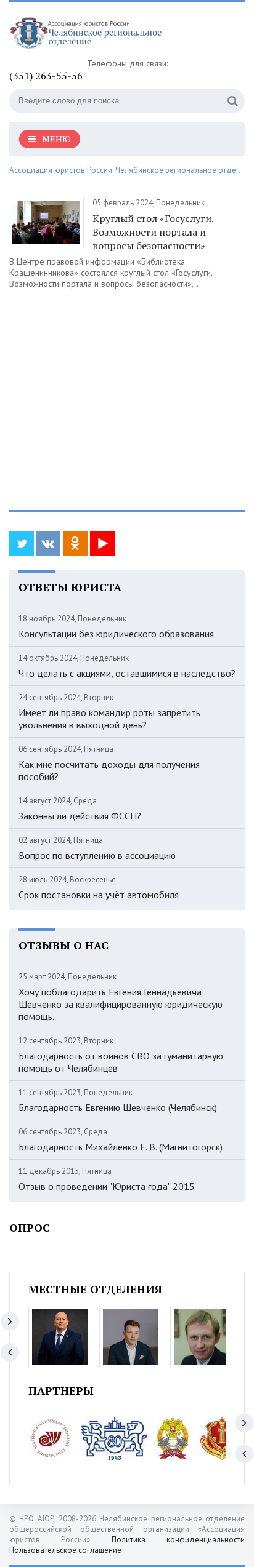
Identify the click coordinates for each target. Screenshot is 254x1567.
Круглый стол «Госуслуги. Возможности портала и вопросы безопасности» (152, 232)
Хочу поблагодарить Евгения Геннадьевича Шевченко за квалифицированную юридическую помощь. (120, 1004)
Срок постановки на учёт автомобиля (98, 894)
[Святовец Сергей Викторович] (131, 1337)
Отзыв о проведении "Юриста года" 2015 (106, 1186)
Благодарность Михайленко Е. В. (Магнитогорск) (120, 1147)
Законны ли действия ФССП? (79, 816)
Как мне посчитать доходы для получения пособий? (109, 770)
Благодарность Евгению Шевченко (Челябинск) (117, 1107)
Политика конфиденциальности (178, 1539)
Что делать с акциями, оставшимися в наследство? (127, 673)
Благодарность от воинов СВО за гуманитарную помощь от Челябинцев (120, 1062)
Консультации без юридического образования (116, 634)
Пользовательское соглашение (65, 1550)
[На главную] (101, 35)
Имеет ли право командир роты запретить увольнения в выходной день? (109, 718)
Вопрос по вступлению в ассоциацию (97, 855)
